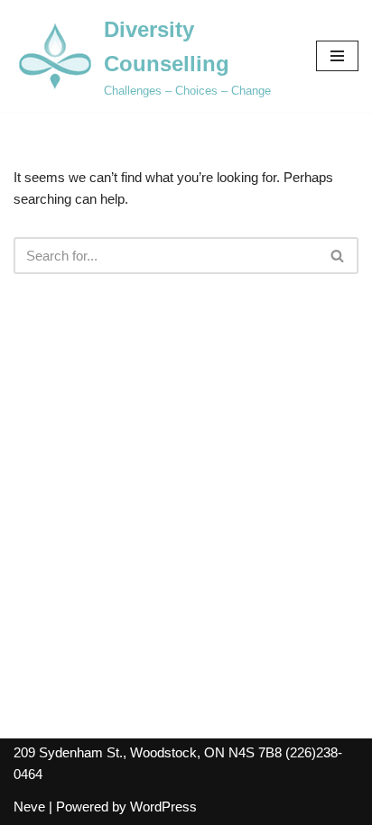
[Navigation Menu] (337, 56)
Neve (29, 806)
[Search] (338, 255)
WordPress (163, 806)
